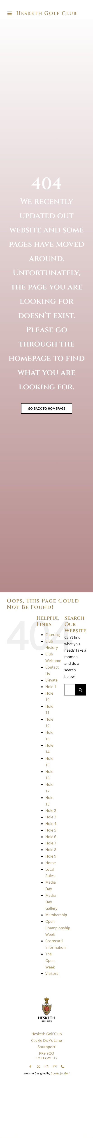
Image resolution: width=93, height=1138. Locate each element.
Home (50, 862)
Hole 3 (50, 817)
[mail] (54, 1066)
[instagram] (46, 1066)
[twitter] (38, 1066)
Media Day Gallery (51, 902)
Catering (52, 634)
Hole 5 (50, 830)
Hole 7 (50, 843)
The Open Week (50, 961)
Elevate (51, 680)
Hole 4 (50, 823)
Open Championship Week (57, 928)
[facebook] (30, 1066)
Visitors (51, 973)
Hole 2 (50, 810)
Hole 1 (50, 686)
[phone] (63, 1066)
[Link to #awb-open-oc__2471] (9, 13)
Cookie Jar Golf (60, 1073)
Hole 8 (50, 849)
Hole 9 (50, 856)
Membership (56, 914)
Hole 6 (50, 836)
